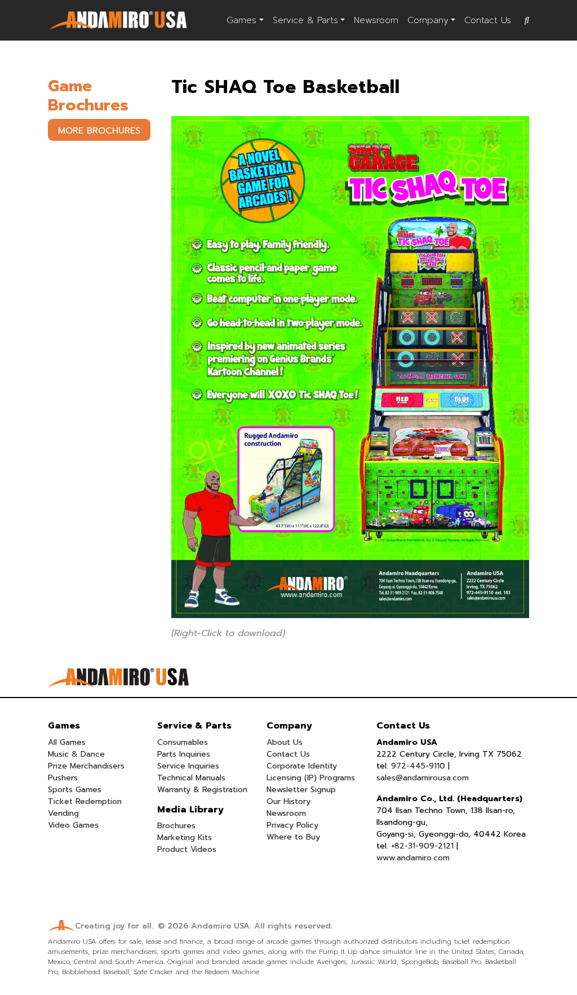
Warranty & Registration (202, 790)
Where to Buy (293, 837)
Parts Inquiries (183, 754)
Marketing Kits (184, 837)
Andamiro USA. (221, 926)
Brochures (176, 826)
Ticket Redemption (85, 801)
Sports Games (74, 790)
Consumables (182, 742)
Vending (63, 813)
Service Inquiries (188, 766)
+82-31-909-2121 (422, 846)
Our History (288, 801)
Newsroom (376, 20)
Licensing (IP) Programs (311, 778)
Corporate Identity (302, 766)
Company (428, 20)
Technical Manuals (191, 778)
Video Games (73, 825)
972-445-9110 (418, 766)
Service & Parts (305, 20)
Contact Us (487, 20)
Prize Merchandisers (86, 766)
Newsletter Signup (301, 790)
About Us (285, 742)
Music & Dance (76, 754)
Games (241, 20)
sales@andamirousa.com (422, 778)
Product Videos (186, 849)
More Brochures (99, 130)
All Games (67, 742)
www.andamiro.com (413, 858)
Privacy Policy (292, 825)
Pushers (63, 778)
